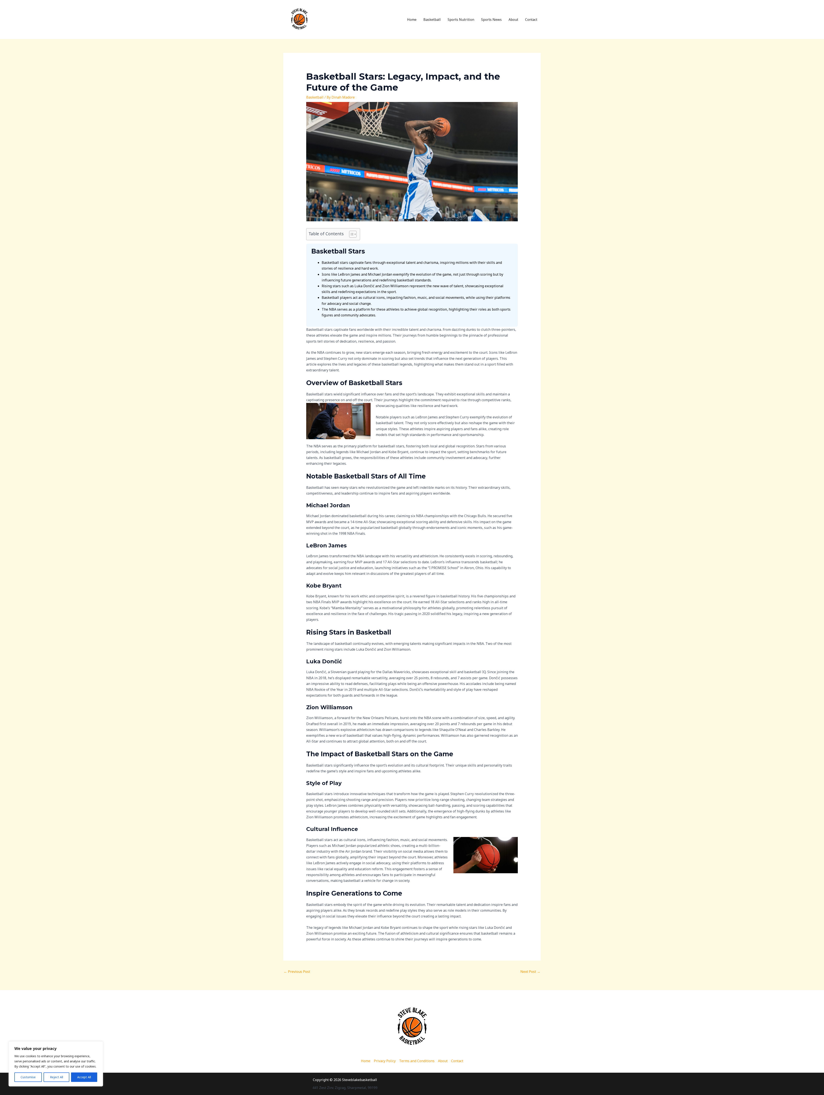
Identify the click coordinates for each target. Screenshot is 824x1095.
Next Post (530, 971)
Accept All (84, 1077)
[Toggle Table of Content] (351, 234)
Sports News (491, 19)
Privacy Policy (385, 1061)
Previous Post (297, 971)
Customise (28, 1077)
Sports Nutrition (461, 19)
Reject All (56, 1077)
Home (412, 19)
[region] (56, 1063)
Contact (531, 19)
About (513, 19)
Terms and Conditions (417, 1061)
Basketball (432, 19)
